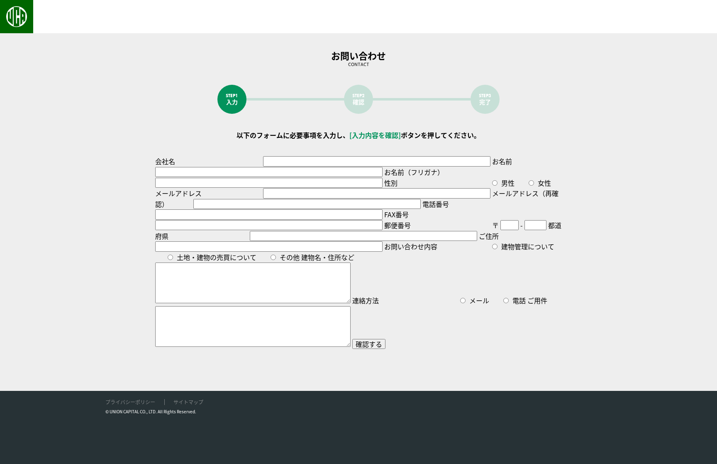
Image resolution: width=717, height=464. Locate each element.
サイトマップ (188, 401)
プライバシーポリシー (130, 401)
